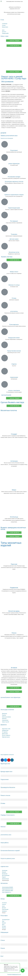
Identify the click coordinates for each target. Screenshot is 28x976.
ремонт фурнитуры (14, 163)
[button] (14, 40)
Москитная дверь (14, 611)
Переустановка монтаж (14, 351)
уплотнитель (14, 311)
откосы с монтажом (14, 390)
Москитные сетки (14, 252)
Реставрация (14, 221)
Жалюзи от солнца (14, 285)
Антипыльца (14, 517)
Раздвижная (14, 587)
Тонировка (14, 234)
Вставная (14, 667)
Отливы (14, 298)
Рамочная (14, 564)
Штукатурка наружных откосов (14, 181)
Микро (14, 490)
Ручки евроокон (14, 324)
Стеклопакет (14, 150)
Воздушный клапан (14, 337)
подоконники (14, 377)
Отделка (14, 364)
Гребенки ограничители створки (14, 194)
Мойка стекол (14, 271)
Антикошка (14, 461)
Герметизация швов (14, 208)
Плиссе (14, 633)
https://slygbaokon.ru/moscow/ (7, 754)
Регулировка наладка (14, 176)
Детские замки (14, 239)
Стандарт (14, 434)
